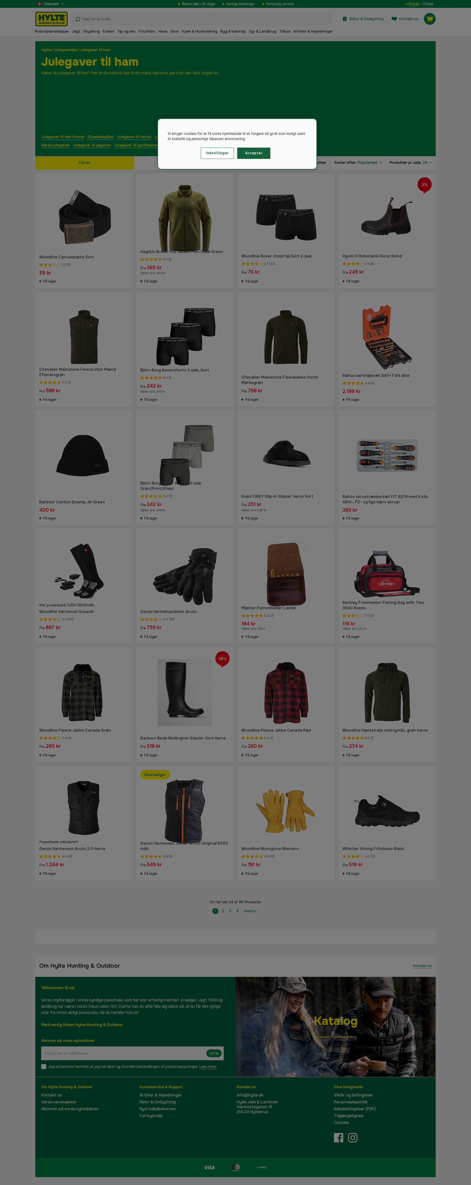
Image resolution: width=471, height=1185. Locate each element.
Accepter (254, 153)
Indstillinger (217, 153)
